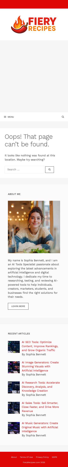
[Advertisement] (34, 76)
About (14, 457)
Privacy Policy (42, 457)
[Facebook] (23, 4)
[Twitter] (43, 4)
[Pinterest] (36, 4)
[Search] (49, 169)
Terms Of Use (26, 457)
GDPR (54, 457)
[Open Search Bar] (63, 117)
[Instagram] (30, 4)
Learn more (18, 306)
